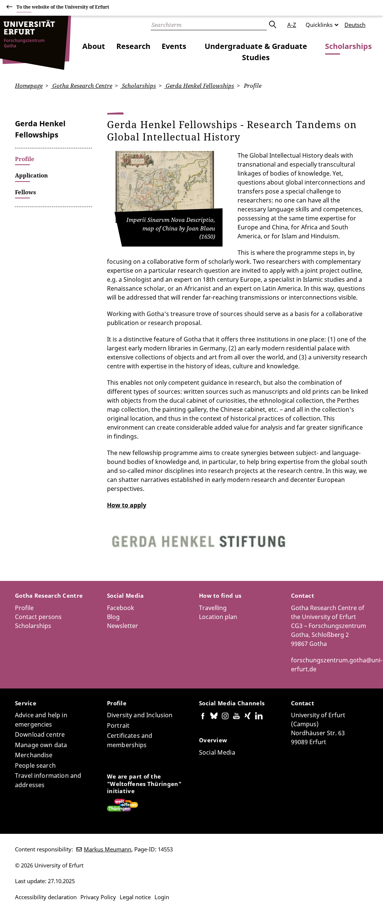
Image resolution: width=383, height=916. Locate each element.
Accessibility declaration (46, 897)
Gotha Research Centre (81, 85)
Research (133, 46)
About (93, 46)
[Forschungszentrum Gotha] (35, 43)
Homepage (29, 85)
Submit (272, 24)
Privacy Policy (98, 897)
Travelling (213, 608)
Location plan (218, 617)
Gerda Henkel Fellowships (199, 85)
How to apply (126, 505)
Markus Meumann (107, 849)
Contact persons (38, 617)
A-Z (291, 24)
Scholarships (348, 46)
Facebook (120, 608)
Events (174, 46)
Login (161, 897)
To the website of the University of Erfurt (62, 7)
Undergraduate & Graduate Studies (256, 51)
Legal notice (135, 897)
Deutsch (354, 24)
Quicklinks (319, 24)
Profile (24, 608)
